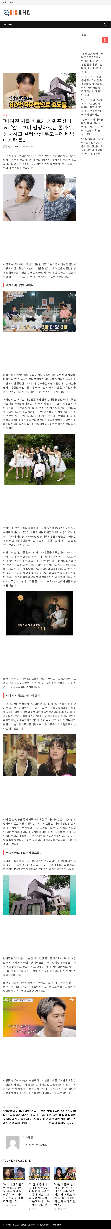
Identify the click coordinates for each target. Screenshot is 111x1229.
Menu (10, 24)
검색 (83, 35)
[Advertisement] (39, 53)
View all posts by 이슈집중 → (36, 1144)
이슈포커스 (25, 1224)
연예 (5, 115)
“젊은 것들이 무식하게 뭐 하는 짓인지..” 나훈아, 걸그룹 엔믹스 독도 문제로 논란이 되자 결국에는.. (92, 107)
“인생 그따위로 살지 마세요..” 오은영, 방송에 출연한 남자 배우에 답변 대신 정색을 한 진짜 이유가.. (92, 146)
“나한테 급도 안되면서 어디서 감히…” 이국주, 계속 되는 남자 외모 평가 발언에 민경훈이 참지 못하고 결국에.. (65, 1194)
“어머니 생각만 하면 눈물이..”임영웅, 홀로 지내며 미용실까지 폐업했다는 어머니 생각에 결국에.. (13, 1193)
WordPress (47, 1224)
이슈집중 (14, 146)
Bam (59, 1224)
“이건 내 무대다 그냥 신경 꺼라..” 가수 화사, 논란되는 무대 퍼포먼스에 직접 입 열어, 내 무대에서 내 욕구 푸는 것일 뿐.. (39, 1194)
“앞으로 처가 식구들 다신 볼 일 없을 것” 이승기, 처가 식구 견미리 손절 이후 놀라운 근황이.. (92, 127)
